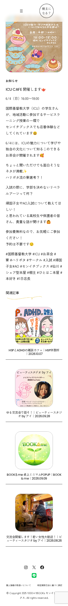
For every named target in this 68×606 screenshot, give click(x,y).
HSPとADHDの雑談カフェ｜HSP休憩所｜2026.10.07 (34, 352)
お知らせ (12, 80)
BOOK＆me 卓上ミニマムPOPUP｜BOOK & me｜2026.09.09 (34, 476)
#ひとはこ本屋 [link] (48, 272)
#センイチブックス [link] (34, 266)
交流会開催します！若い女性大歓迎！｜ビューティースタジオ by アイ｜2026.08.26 (34, 539)
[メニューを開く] (21, 11)
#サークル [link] (34, 259)
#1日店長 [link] (23, 278)
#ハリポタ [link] (18, 259)
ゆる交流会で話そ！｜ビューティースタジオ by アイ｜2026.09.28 (34, 414)
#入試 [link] (47, 259)
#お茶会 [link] (47, 253)
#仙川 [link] (54, 266)
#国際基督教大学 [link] (19, 253)
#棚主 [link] (31, 272)
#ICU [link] (36, 253)
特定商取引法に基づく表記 (49, 585)
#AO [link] (15, 266)
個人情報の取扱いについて (18, 585)
